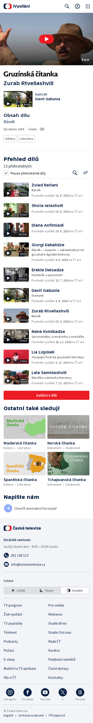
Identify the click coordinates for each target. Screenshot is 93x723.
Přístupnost (57, 715)
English (8, 715)
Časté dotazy (58, 668)
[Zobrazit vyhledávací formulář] (67, 6)
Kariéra (54, 650)
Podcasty (11, 641)
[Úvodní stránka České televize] (23, 528)
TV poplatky (13, 623)
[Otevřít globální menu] (88, 6)
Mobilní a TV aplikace (20, 668)
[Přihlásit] (77, 6)
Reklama (55, 614)
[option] (18, 590)
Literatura (26, 139)
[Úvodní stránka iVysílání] (17, 6)
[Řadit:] (85, 172)
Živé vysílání (13, 614)
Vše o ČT (10, 677)
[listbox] (46, 590)
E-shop (9, 659)
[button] (46, 39)
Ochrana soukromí (31, 715)
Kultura (10, 139)
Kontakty (55, 677)
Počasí (9, 650)
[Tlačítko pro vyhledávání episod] (75, 173)
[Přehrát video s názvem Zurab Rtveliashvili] (46, 39)
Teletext (10, 632)
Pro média (56, 605)
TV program (13, 605)
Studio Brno (57, 623)
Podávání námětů (61, 659)
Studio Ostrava (59, 632)
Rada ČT (54, 641)
